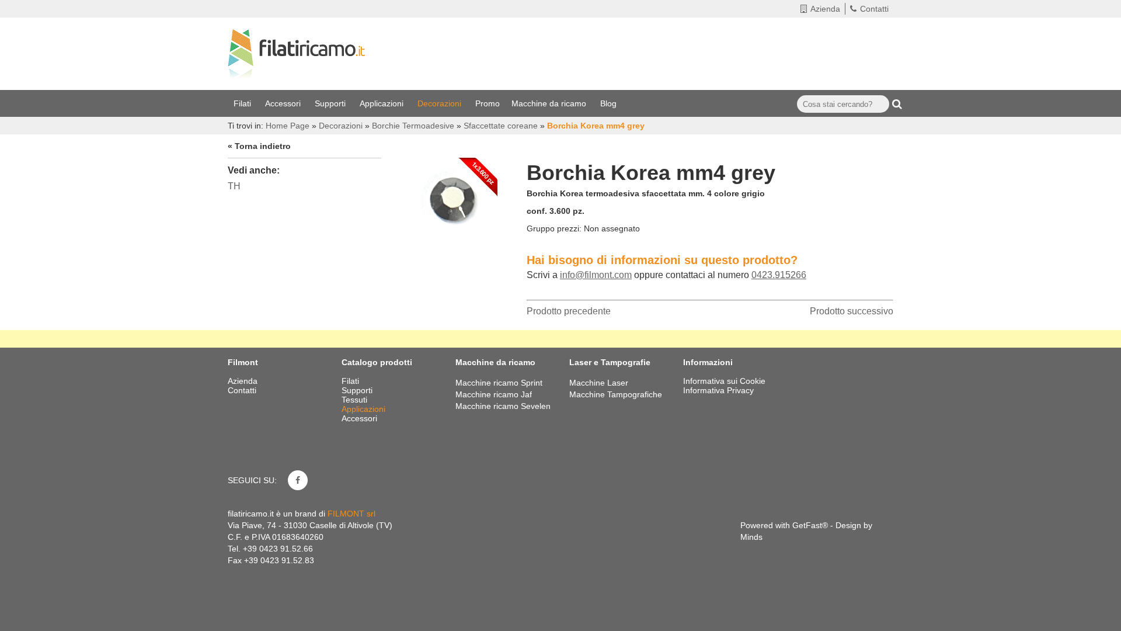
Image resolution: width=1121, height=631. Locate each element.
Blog (609, 103)
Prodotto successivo (851, 311)
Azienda (825, 8)
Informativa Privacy (718, 390)
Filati (243, 103)
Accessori (284, 103)
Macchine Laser (598, 382)
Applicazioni (383, 103)
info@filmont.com (596, 275)
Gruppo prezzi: (554, 228)
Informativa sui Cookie (724, 381)
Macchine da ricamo (550, 103)
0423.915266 (778, 275)
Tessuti (356, 399)
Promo (487, 103)
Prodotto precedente (569, 311)
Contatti (874, 8)
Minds (751, 537)
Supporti (331, 103)
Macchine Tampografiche (615, 394)
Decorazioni (440, 103)
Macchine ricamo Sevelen (503, 406)
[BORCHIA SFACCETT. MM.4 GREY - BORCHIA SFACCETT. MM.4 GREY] (453, 198)
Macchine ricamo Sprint (498, 382)
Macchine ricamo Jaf (493, 394)
